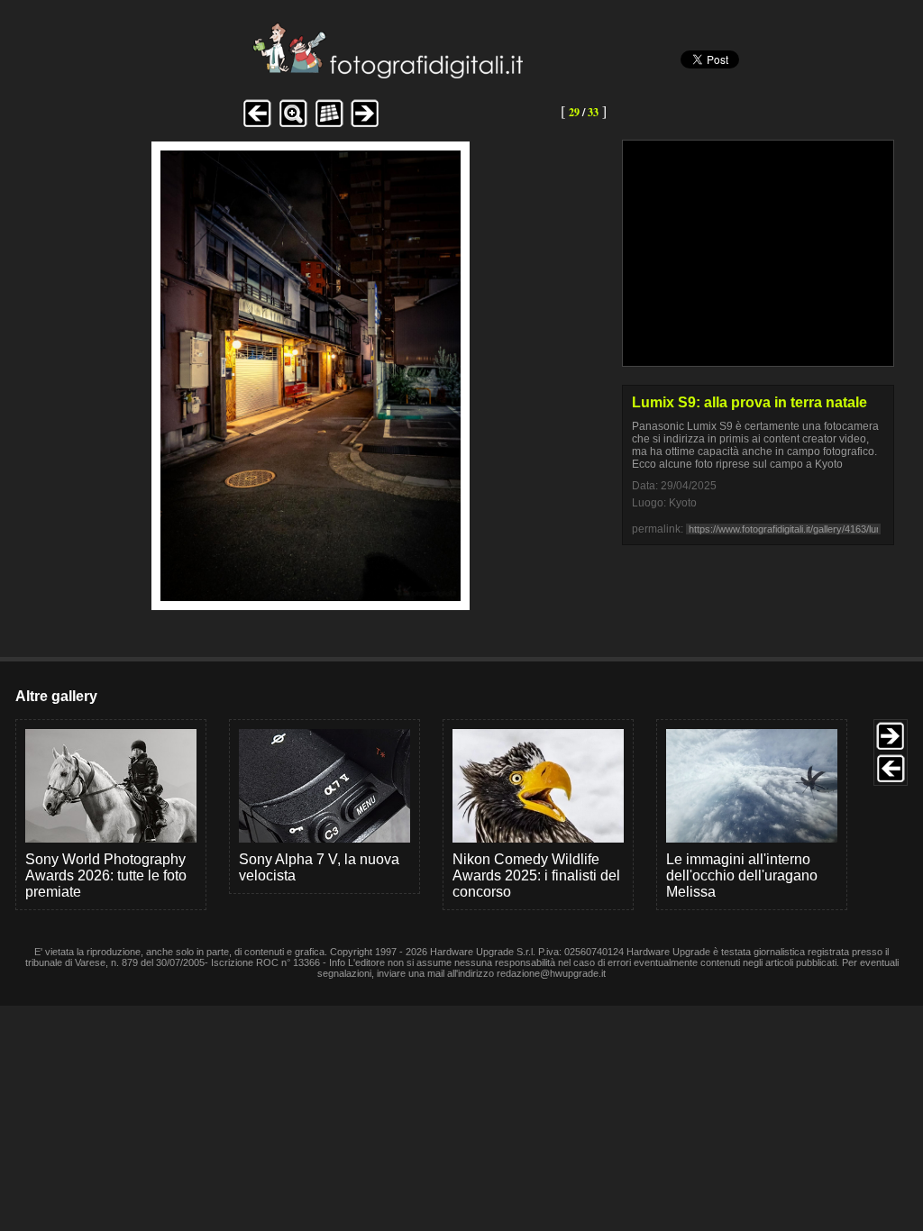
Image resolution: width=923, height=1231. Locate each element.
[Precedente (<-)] (257, 124)
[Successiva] (310, 596)
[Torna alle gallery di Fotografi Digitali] (266, 73)
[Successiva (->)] (365, 124)
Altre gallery (56, 696)
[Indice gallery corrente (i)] (329, 124)
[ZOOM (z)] (293, 124)
